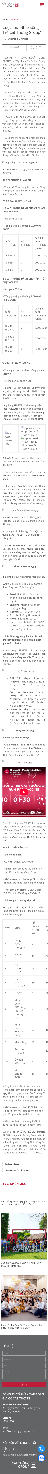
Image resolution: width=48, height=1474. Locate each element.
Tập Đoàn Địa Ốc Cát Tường (17, 1170)
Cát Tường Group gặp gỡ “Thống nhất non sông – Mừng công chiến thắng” (23, 1202)
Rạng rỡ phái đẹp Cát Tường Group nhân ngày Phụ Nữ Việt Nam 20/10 (22, 1326)
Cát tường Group (12, 1164)
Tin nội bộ (15, 19)
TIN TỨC (5, 19)
